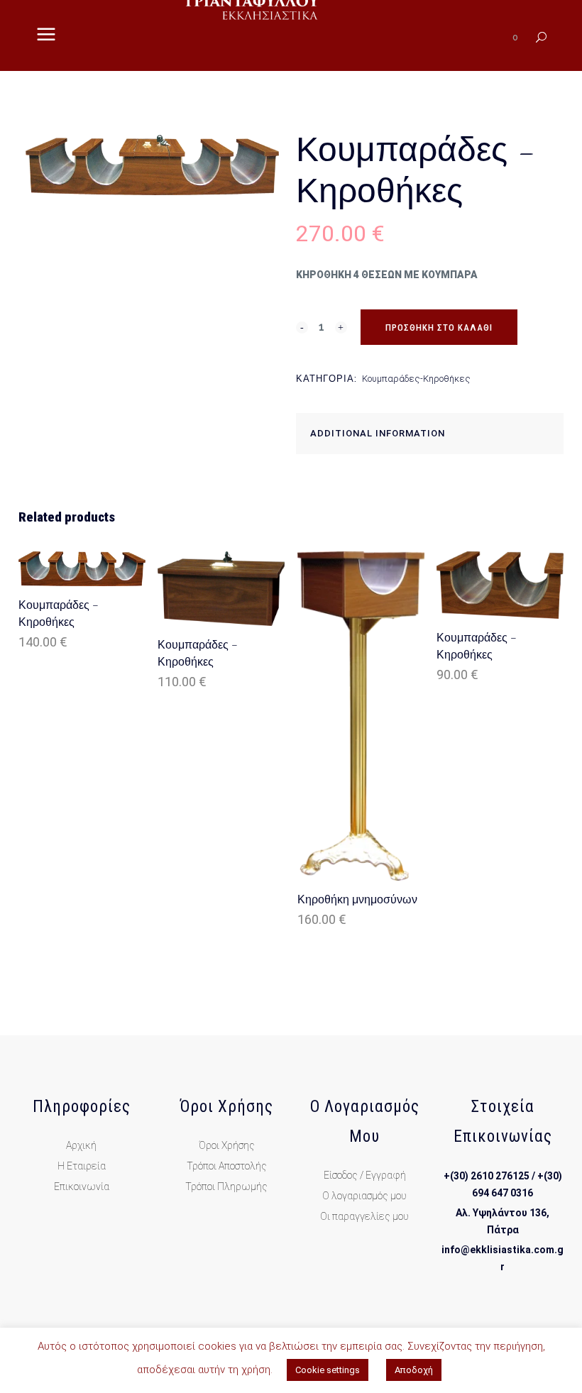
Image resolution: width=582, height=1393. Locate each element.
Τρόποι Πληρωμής (226, 1186)
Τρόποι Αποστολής (227, 1166)
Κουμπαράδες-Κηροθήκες (416, 378)
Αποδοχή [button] (414, 1370)
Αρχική (81, 1145)
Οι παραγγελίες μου (364, 1216)
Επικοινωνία (81, 1186)
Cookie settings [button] (327, 1370)
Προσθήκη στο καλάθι (439, 327)
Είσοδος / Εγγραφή (365, 1175)
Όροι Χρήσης (227, 1145)
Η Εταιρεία (81, 1166)
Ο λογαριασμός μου (364, 1195)
